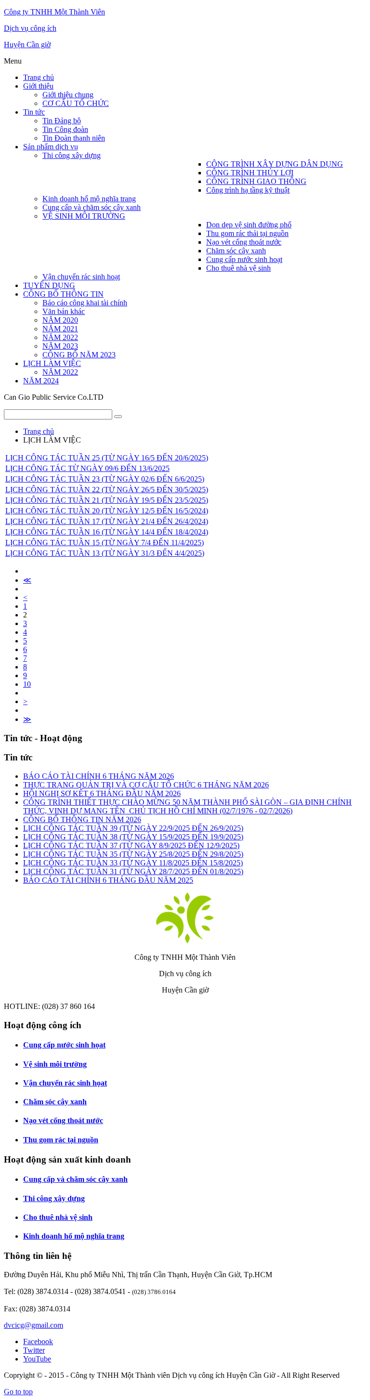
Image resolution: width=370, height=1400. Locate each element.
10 (27, 684)
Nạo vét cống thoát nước (63, 1120)
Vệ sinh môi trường (55, 1064)
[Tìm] (118, 416)
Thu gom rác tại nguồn (60, 1140)
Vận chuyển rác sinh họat (65, 1083)
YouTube (37, 1359)
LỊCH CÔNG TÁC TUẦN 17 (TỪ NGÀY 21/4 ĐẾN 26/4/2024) (106, 521)
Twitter (34, 1350)
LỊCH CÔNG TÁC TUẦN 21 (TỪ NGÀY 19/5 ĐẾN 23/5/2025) (106, 500)
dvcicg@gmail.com (33, 1325)
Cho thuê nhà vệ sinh (57, 1217)
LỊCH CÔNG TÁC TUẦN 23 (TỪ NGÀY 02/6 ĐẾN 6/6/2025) (104, 479)
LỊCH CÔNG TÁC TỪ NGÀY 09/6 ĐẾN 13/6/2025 (87, 468)
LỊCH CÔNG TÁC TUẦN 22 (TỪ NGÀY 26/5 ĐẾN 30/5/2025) (106, 489)
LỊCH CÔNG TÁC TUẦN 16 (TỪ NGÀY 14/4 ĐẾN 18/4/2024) (106, 532)
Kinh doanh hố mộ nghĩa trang (73, 1236)
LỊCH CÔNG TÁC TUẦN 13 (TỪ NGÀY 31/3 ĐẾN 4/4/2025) (104, 553)
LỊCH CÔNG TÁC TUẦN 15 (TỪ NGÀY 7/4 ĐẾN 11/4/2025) (104, 542)
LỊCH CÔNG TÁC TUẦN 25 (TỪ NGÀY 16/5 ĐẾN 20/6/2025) (106, 458)
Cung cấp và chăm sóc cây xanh (75, 1179)
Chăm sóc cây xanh (55, 1102)
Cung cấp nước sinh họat (64, 1045)
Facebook (38, 1341)
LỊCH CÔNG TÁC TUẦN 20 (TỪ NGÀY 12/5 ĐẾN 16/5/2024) (106, 511)
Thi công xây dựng (54, 1198)
